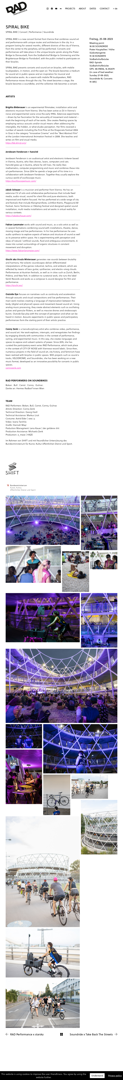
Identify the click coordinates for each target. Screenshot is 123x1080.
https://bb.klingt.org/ (16, 142)
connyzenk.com (13, 367)
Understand (97, 1075)
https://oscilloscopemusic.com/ (21, 180)
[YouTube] (56, 9)
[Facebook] (52, 9)
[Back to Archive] (61, 1034)
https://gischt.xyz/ (14, 285)
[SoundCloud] (61, 9)
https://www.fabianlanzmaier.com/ (23, 250)
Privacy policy (115, 1075)
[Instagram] (48, 9)
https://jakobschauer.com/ (18, 215)
